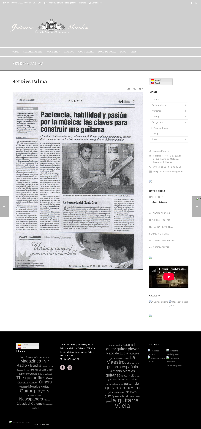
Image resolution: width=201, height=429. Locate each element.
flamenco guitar (127, 379)
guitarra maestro (122, 387)
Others (45, 382)
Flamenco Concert (34, 395)
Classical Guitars (29, 403)
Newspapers (31, 399)
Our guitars (86, 51)
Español (157, 80)
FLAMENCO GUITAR (159, 233)
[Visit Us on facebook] (62, 368)
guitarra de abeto (116, 392)
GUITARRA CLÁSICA (159, 213)
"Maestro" (23, 387)
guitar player (128, 349)
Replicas (46, 357)
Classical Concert (23, 370)
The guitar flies (31, 377)
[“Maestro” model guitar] (185, 303)
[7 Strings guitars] (166, 302)
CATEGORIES (156, 197)
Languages (97, 3)
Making (69, 51)
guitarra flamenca (114, 384)
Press (134, 51)
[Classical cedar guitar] (163, 359)
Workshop (53, 51)
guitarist (113, 375)
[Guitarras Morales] (50, 26)
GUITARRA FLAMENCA (161, 227)
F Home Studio (47, 366)
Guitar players (34, 390)
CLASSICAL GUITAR (159, 220)
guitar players (132, 363)
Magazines (30, 361)
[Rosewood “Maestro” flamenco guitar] (182, 361)
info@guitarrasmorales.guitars (62, 3)
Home (15, 51)
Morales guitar (39, 386)
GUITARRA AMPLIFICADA (162, 240)
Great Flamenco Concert (31, 357)
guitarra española (122, 366)
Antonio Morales (122, 371)
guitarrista (131, 384)
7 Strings (47, 400)
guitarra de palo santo (124, 396)
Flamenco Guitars (27, 373)
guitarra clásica (129, 375)
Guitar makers (32, 51)
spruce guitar (115, 345)
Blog (123, 51)
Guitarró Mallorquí (45, 374)
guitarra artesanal (122, 358)
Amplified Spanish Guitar (41, 370)
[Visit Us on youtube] (69, 368)
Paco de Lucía (107, 51)
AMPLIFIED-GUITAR (159, 247)
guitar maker (112, 380)
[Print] (129, 88)
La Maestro (120, 359)
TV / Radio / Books (32, 363)
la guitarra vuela (125, 403)
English (157, 83)
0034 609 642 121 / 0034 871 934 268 (24, 3)
